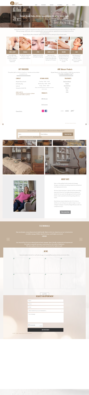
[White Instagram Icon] (66, 1)
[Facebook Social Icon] (46, 111)
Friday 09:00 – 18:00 (44, 85)
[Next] (80, 239)
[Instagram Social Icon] (43, 111)
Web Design (67, 123)
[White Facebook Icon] (64, 1)
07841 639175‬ (60, 1)
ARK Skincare (44, 98)
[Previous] (8, 239)
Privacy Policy (19, 111)
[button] (68, 1)
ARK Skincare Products (65, 69)
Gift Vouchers (44, 104)
